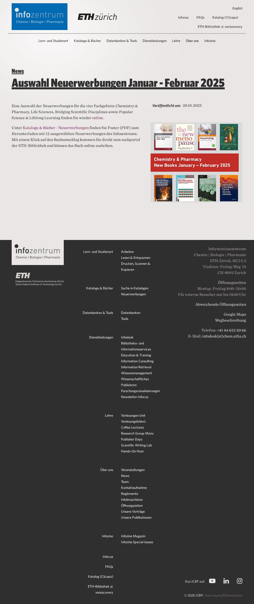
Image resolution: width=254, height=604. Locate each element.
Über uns (106, 470)
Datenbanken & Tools (98, 313)
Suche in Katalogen (134, 288)
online (97, 117)
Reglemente (129, 494)
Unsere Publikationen (136, 517)
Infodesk (127, 337)
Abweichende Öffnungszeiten (220, 304)
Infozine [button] (210, 41)
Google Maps (235, 314)
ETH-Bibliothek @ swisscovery (220, 27)
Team (125, 482)
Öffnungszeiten (132, 505)
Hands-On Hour (132, 451)
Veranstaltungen (133, 470)
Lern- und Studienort (98, 252)
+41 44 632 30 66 (231, 330)
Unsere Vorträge (133, 511)
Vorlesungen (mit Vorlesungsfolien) (133, 418)
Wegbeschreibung (230, 320)
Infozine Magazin (133, 536)
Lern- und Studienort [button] (53, 41)
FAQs (200, 17)
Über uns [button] (192, 41)
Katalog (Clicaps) (225, 17)
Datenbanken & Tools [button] (121, 41)
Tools (124, 319)
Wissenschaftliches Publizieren (135, 382)
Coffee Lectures (132, 427)
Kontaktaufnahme (134, 488)
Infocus (183, 17)
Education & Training (136, 355)
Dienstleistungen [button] (155, 41)
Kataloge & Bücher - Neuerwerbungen (56, 127)
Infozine (107, 536)
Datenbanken (130, 313)
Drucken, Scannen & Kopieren (135, 266)
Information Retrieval (136, 367)
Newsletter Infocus (134, 397)
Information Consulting (137, 361)
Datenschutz (233, 595)
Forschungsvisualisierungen (140, 391)
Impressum (213, 595)
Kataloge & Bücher (99, 288)
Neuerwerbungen (133, 294)
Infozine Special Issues (137, 542)
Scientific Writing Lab (136, 445)
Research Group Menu (137, 433)
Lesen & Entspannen (135, 258)
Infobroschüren (132, 500)
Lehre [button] (176, 41)
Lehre (109, 415)
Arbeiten (127, 252)
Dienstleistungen (101, 337)
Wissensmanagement (136, 373)
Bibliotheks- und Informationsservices (136, 346)
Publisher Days (131, 439)
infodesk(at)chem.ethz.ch (224, 336)
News (125, 476)
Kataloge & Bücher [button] (87, 41)
